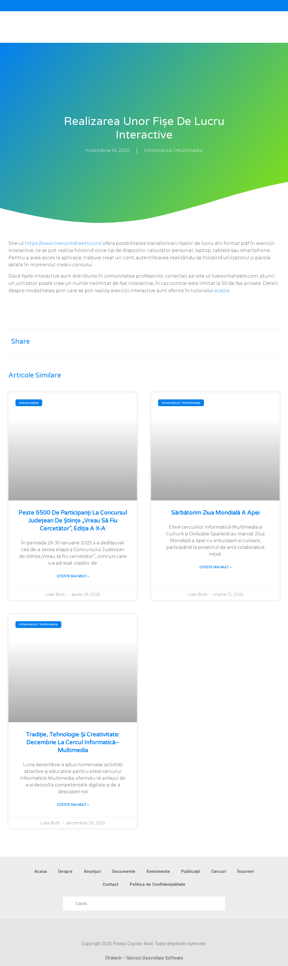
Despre (65, 871)
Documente (123, 871)
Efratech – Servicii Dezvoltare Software (144, 958)
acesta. (222, 290)
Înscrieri (245, 871)
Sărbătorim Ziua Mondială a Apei (215, 512)
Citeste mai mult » (73, 576)
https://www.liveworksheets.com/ (63, 243)
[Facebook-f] (72, 5)
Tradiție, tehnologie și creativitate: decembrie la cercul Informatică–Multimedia (73, 742)
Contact (110, 884)
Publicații (190, 871)
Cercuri (218, 871)
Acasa (40, 871)
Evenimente (158, 871)
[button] (216, 5)
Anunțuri (92, 871)
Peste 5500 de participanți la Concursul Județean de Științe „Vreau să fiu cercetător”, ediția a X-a (73, 520)
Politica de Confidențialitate (157, 884)
